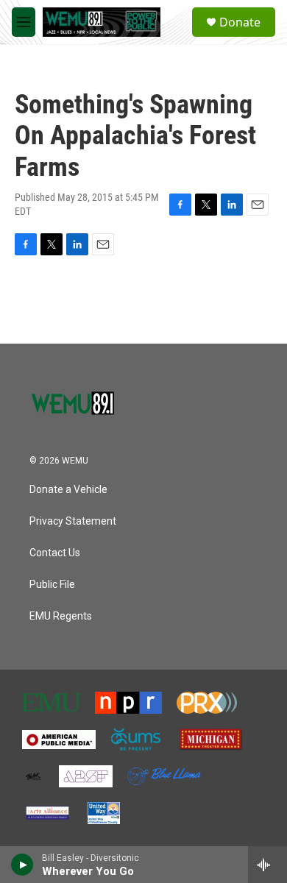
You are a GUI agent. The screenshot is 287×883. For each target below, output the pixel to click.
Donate (240, 22)
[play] (22, 864)
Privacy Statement (72, 521)
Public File (52, 584)
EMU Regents (60, 616)
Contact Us (54, 552)
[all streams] (267, 864)
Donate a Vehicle (68, 489)
